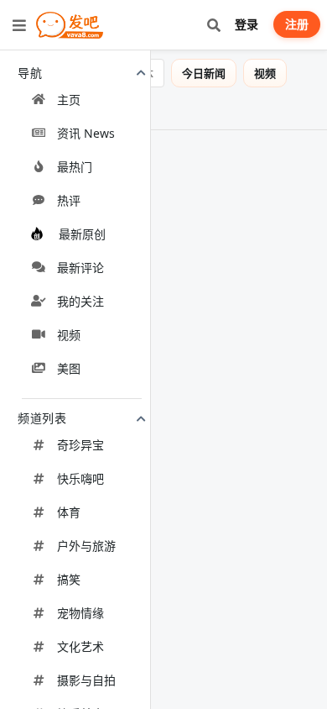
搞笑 (68, 579)
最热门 (74, 167)
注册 (297, 24)
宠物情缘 (80, 613)
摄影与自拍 (86, 680)
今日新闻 (215, 73)
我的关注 (80, 301)
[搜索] (213, 24)
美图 (68, 368)
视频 (68, 335)
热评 (68, 200)
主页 (68, 100)
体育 (68, 512)
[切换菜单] (19, 25)
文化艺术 (80, 646)
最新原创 (82, 234)
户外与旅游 (86, 546)
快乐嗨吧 (80, 478)
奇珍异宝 (80, 445)
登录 (246, 24)
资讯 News (86, 133)
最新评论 (80, 268)
